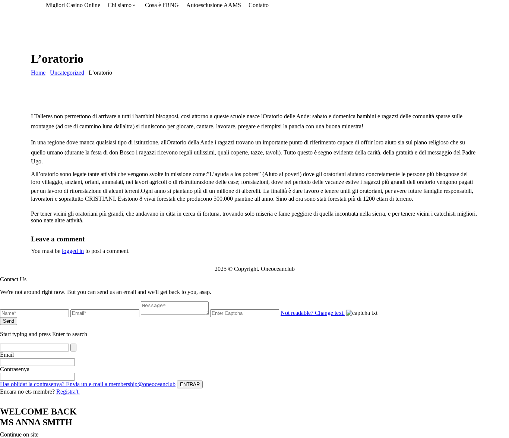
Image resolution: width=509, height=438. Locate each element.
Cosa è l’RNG (162, 5)
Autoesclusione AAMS (213, 5)
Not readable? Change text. (313, 313)
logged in (73, 251)
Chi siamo (120, 5)
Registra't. (68, 391)
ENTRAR (190, 384)
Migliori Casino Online (73, 5)
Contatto (259, 5)
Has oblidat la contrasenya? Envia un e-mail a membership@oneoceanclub (88, 384)
